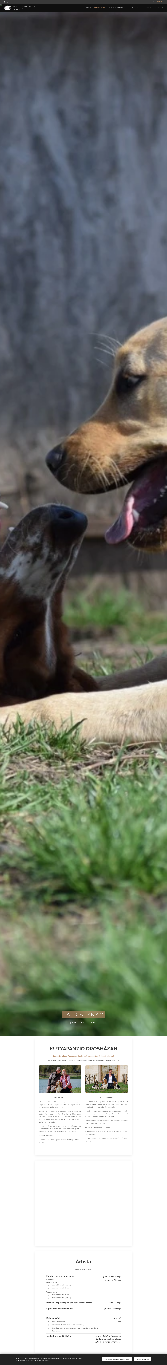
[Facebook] (4, 2)
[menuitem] (88, 7)
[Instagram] (7, 2)
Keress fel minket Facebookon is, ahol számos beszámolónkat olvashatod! (83, 1056)
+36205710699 (159, 2)
